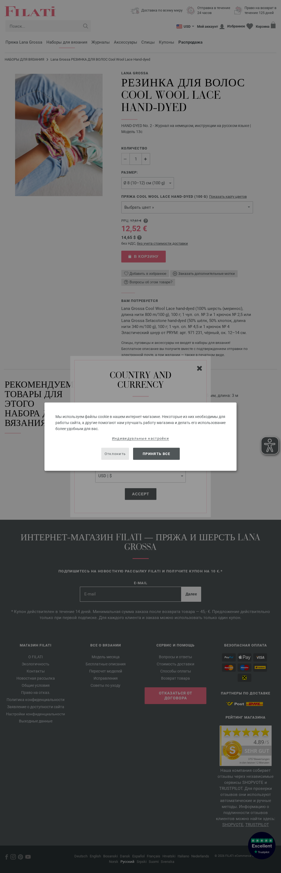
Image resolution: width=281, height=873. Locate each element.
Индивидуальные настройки (140, 438)
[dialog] (140, 436)
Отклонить (115, 454)
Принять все (156, 454)
